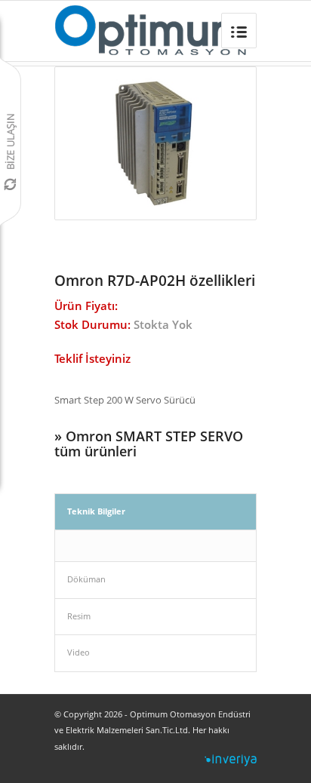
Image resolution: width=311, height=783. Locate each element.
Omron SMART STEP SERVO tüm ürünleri (148, 443)
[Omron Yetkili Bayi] (151, 31)
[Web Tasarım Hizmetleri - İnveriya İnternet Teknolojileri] (231, 763)
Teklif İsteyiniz (92, 358)
